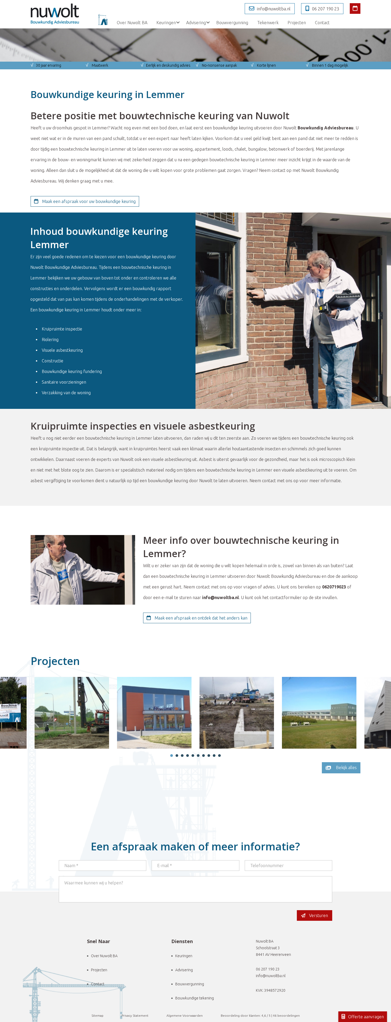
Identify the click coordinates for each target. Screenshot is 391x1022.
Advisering (184, 970)
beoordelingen (286, 1015)
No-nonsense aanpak (216, 65)
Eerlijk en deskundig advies (165, 65)
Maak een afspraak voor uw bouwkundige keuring (88, 201)
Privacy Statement (135, 1015)
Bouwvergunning (189, 984)
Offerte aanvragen (365, 1016)
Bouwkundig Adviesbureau (325, 127)
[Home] (105, 19)
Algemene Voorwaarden (185, 1015)
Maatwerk (97, 65)
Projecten (99, 970)
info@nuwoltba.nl (273, 8)
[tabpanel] (72, 713)
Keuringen (183, 956)
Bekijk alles (346, 767)
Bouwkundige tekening (194, 998)
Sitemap (97, 1015)
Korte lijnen (263, 65)
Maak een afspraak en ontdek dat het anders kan (200, 618)
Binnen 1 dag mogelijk (327, 65)
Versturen (318, 915)
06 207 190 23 (325, 8)
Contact (97, 984)
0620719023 (334, 586)
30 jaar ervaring (46, 65)
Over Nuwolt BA (104, 956)
